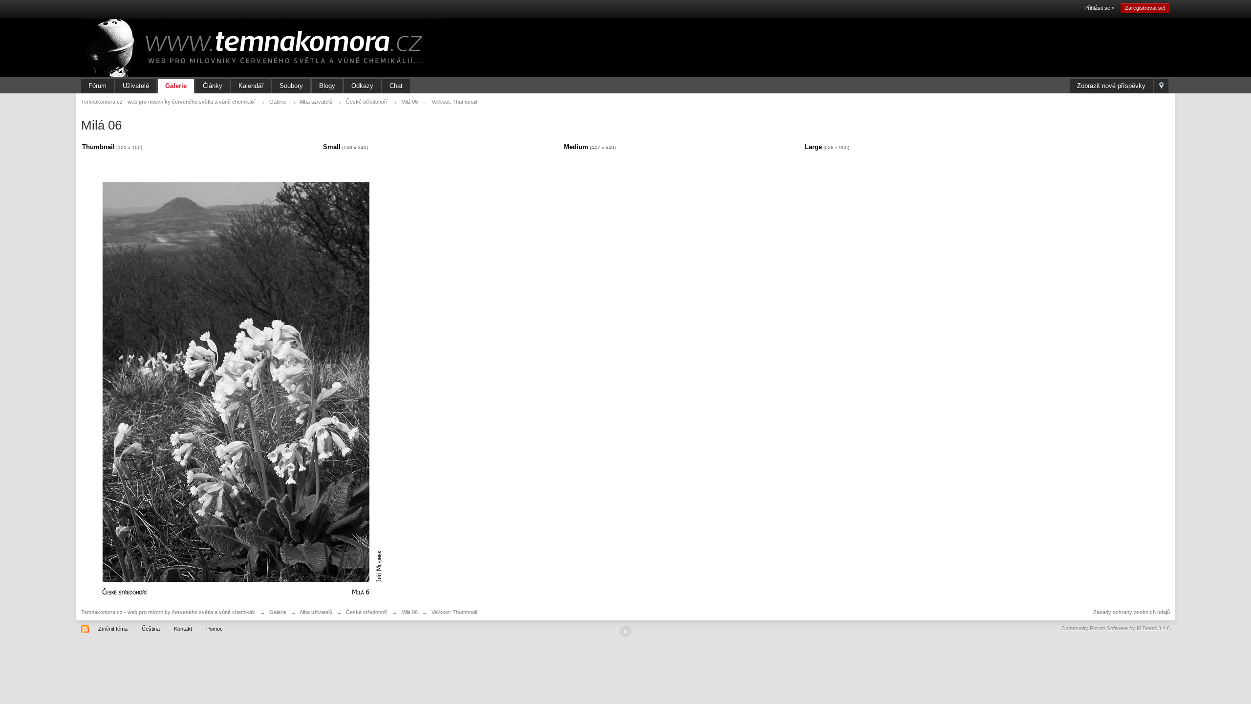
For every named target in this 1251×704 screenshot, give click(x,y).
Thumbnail (98, 147)
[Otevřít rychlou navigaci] (1161, 86)
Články (212, 85)
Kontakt (183, 629)
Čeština (151, 629)
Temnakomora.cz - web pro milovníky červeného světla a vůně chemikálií (168, 612)
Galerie (176, 85)
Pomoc (214, 629)
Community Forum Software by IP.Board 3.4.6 (1115, 628)
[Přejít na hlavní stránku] (263, 47)
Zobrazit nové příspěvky (1111, 85)
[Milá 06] (236, 381)
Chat (396, 85)
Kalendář (250, 85)
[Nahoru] (625, 631)
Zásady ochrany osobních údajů (1131, 612)
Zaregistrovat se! (1145, 8)
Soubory (291, 85)
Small (332, 147)
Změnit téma (113, 629)
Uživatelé (136, 85)
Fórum (97, 85)
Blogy (327, 85)
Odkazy (362, 85)
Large (813, 147)
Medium (576, 147)
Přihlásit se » (1099, 8)
